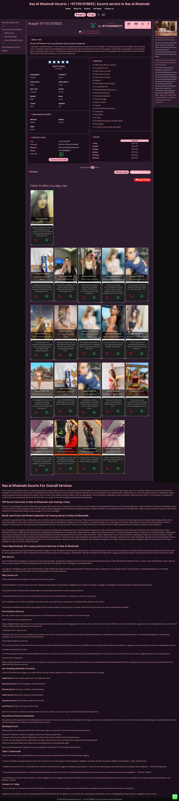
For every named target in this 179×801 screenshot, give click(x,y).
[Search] (98, 15)
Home (68, 8)
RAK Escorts (9, 33)
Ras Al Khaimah (11, 37)
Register (81, 14)
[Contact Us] (103, 15)
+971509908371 (112, 26)
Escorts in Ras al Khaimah (74, 43)
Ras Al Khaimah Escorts (14, 40)
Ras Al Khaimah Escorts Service (11, 49)
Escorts (87, 8)
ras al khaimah (57, 43)
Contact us (109, 8)
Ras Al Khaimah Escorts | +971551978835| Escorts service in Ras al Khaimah (89, 4)
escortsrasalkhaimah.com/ (69, 147)
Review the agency (141, 172)
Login (92, 14)
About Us (77, 8)
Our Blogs (97, 8)
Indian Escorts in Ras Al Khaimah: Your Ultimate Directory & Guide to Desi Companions (166, 62)
